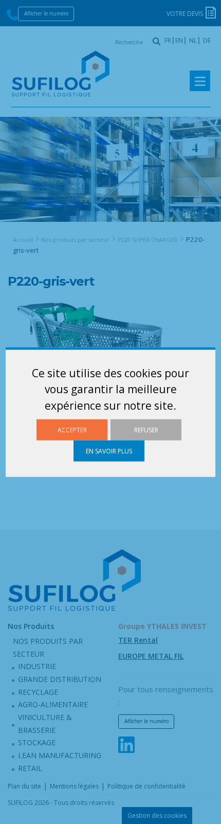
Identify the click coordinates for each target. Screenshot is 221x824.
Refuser (146, 429)
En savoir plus (109, 451)
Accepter (72, 429)
